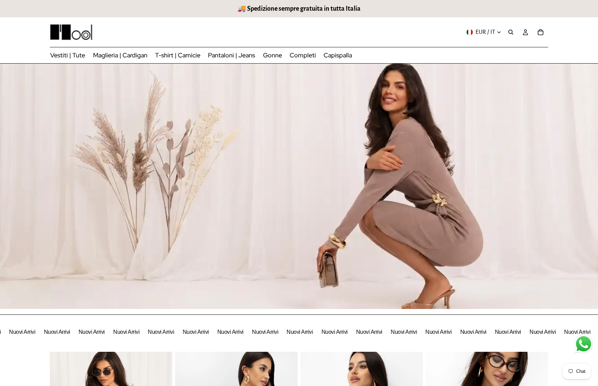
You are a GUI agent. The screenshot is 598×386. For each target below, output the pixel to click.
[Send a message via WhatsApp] (584, 344)
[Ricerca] (510, 32)
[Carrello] (540, 32)
